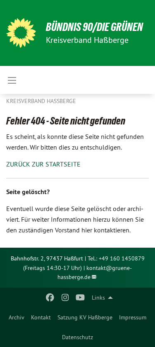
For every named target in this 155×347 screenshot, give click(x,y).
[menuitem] (16, 317)
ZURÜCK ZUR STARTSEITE (43, 164)
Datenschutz (77, 337)
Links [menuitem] (98, 297)
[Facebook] (50, 297)
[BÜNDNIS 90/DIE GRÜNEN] (21, 33)
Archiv (16, 317)
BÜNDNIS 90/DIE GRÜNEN (94, 27)
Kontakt (41, 317)
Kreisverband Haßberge (41, 101)
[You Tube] (80, 297)
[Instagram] (65, 297)
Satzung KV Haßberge (84, 317)
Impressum (132, 317)
